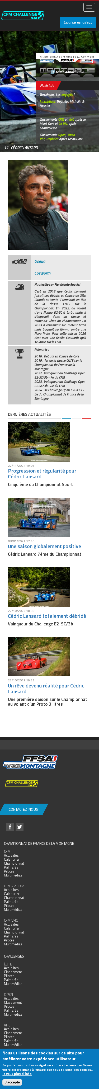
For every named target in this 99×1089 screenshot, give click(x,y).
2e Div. (63, 123)
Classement (13, 971)
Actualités (11, 855)
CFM (61, 119)
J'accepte (12, 1082)
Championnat (14, 863)
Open (61, 134)
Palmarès (11, 867)
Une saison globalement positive (44, 546)
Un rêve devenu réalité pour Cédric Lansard (46, 688)
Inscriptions (48, 101)
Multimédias (13, 875)
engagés (67, 94)
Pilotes (9, 871)
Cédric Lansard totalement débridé (47, 616)
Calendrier (12, 859)
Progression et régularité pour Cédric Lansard (42, 473)
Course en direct (78, 22)
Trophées (52, 139)
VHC (71, 119)
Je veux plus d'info (17, 1074)
